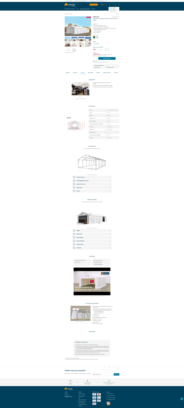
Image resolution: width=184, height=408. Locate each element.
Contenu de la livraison (107, 72)
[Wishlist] (112, 4)
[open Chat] (181, 398)
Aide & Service (67, 395)
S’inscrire (116, 374)
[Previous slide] (64, 26)
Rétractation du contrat (68, 396)
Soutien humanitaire (82, 395)
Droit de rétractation (82, 402)
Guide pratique (102, 4)
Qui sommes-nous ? (82, 393)
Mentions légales (81, 396)
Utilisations (80, 405)
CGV (79, 398)
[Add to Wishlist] (117, 58)
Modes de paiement (82, 401)
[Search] (106, 4)
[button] (115, 4)
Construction (82, 72)
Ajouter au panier (107, 58)
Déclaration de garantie (82, 404)
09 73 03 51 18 (113, 9)
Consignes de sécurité (99, 264)
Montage (98, 72)
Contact (66, 393)
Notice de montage (98, 262)
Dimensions (75, 72)
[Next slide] (91, 26)
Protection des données (82, 399)
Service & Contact (94, 4)
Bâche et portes (90, 72)
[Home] (65, 13)
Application (68, 72)
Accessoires (116, 72)
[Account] (109, 4)
